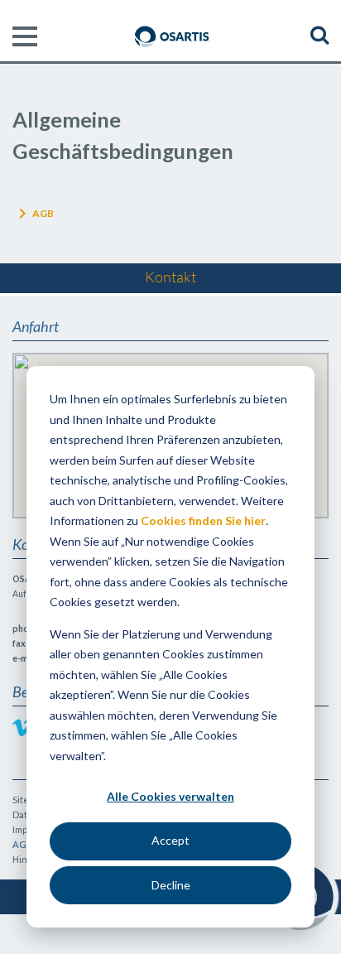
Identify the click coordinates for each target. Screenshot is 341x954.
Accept (170, 840)
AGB (43, 213)
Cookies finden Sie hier (203, 520)
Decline (170, 885)
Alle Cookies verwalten (170, 796)
